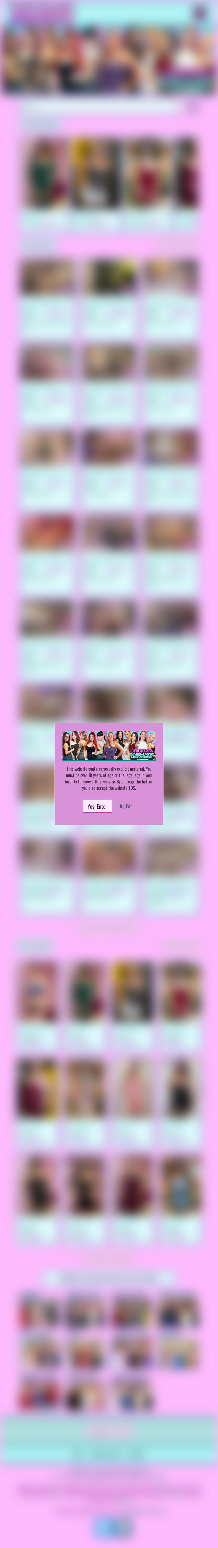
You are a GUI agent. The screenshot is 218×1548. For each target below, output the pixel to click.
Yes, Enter (97, 806)
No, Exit (126, 806)
